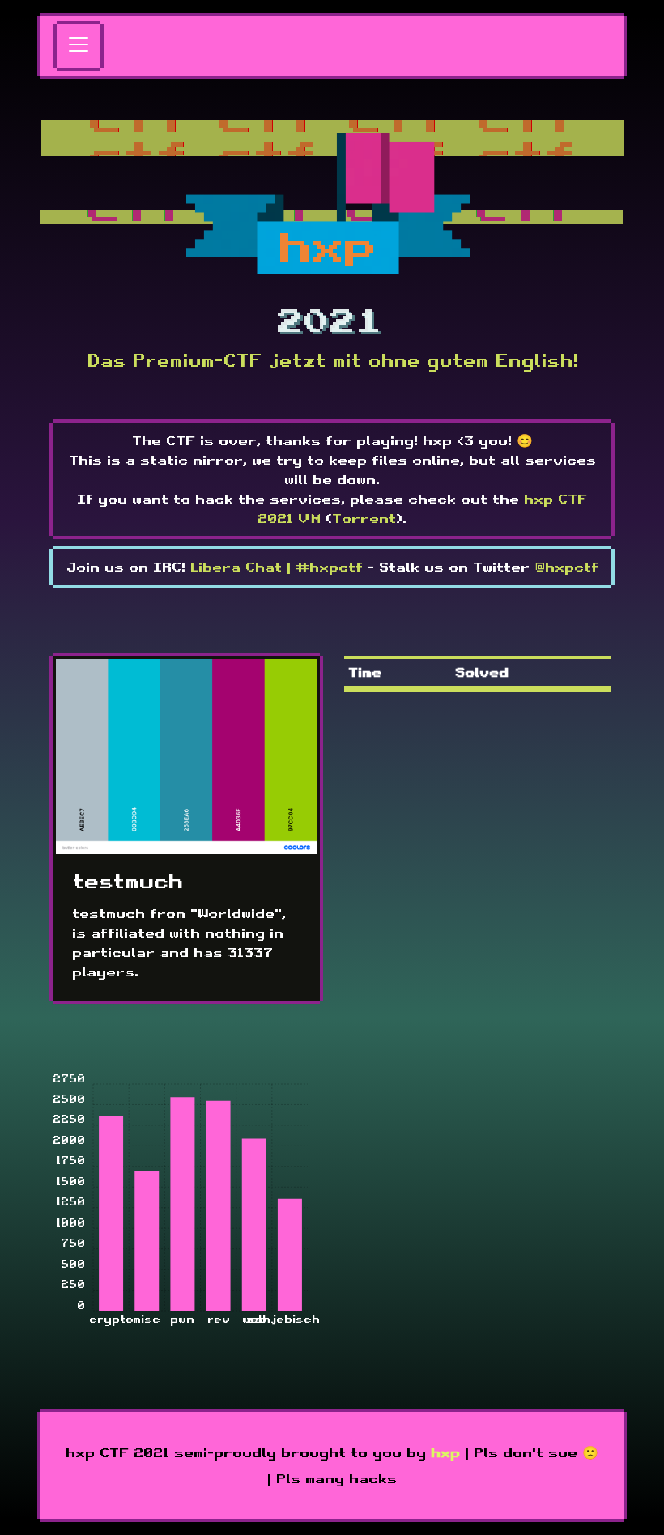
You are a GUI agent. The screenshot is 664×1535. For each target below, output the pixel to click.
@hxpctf (566, 567)
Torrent (364, 518)
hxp (445, 1452)
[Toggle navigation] (78, 46)
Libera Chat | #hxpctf (276, 567)
